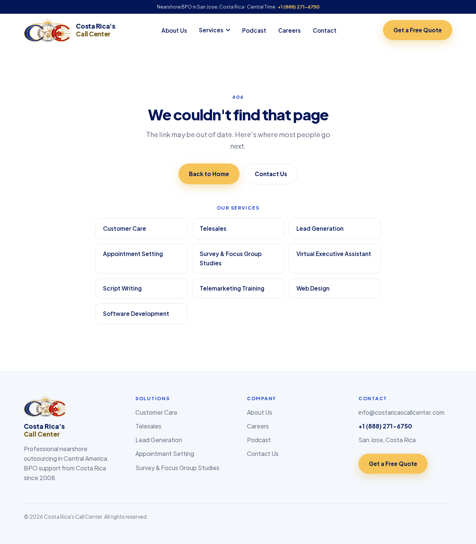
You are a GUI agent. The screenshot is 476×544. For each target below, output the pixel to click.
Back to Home (209, 173)
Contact (325, 30)
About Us (174, 30)
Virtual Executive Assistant (333, 253)
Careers (289, 30)
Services (211, 29)
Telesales (213, 228)
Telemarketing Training (232, 288)
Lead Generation (320, 228)
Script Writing (122, 288)
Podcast (254, 30)
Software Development (136, 313)
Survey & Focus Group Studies (230, 258)
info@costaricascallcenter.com (401, 412)
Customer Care (124, 228)
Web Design (312, 288)
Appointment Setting (133, 253)
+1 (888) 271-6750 (298, 7)
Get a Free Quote (417, 29)
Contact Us (271, 173)
